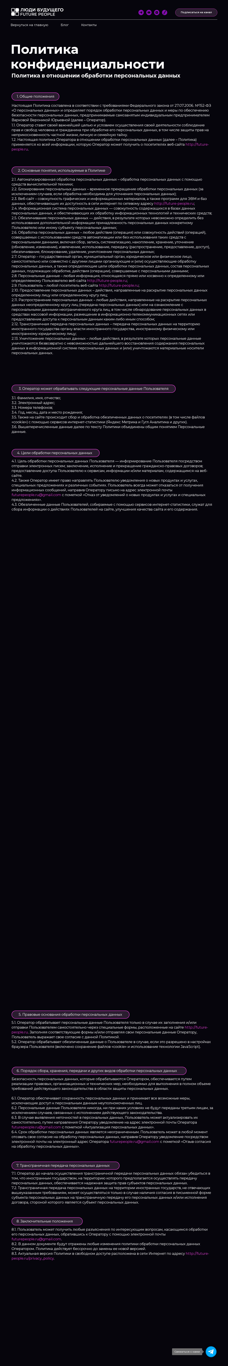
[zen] (156, 12)
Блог (65, 25)
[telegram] (141, 12)
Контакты (89, 25)
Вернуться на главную (29, 25)
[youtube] (149, 12)
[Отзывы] (164, 12)
